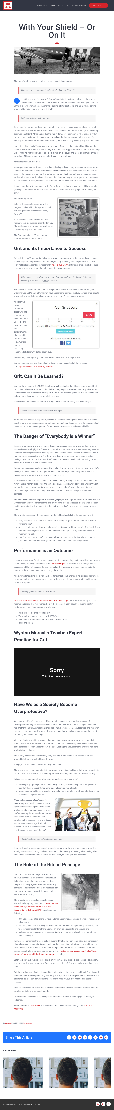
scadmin (8, 1023)
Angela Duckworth (60, 265)
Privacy (37, 1104)
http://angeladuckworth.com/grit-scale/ (35, 366)
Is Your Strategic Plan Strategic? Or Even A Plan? (23, 1072)
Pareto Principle (58, 563)
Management (27, 1023)
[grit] (66, 301)
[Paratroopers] (57, 48)
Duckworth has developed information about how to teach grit (41, 600)
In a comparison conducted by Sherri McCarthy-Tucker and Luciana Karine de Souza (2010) (36, 906)
